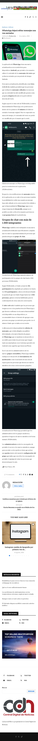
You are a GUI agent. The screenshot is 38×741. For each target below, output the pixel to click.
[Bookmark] (36, 17)
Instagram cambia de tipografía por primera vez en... (19, 548)
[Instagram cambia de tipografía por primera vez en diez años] (19, 532)
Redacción (12, 36)
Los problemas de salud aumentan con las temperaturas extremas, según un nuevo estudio (18, 593)
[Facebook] (25, 17)
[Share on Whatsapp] (27, 474)
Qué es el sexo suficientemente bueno (14, 587)
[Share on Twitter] (25, 474)
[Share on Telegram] (30, 474)
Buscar (4, 688)
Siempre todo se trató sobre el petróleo (15, 599)
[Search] (33, 17)
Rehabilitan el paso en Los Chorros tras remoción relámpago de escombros (18, 582)
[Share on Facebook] (23, 474)
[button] (4, 539)
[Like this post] (21, 474)
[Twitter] (27, 17)
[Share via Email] (32, 474)
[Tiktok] (30, 17)
